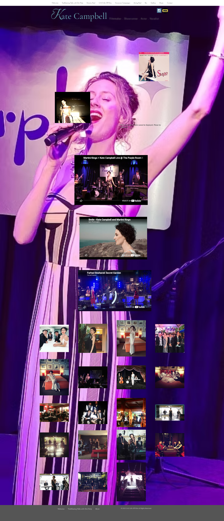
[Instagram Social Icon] (159, 10)
